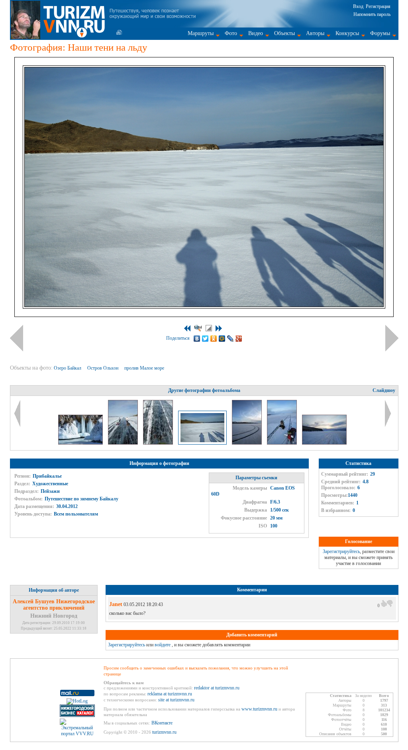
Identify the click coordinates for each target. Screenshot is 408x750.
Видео (255, 33)
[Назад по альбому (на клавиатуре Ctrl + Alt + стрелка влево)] (16, 338)
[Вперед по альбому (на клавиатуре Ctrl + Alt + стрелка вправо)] (391, 338)
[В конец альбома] (219, 328)
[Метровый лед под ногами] (158, 443)
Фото (231, 33)
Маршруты (201, 33)
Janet (115, 604)
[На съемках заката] (282, 443)
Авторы (315, 33)
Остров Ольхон (103, 368)
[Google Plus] (239, 338)
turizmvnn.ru (164, 732)
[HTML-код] (198, 328)
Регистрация (378, 6)
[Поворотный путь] (247, 443)
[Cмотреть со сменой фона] (209, 328)
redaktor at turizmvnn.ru (216, 688)
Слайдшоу (384, 390)
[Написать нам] (119, 32)
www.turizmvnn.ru (259, 709)
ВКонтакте (162, 723)
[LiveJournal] (230, 338)
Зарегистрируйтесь (341, 551)
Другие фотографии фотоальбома (204, 390)
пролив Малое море (144, 368)
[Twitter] (205, 338)
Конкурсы (347, 33)
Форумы (380, 33)
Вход (358, 6)
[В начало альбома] (187, 328)
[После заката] (324, 443)
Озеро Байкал (68, 368)
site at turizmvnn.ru (176, 700)
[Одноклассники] (214, 338)
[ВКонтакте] (197, 338)
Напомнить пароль (371, 14)
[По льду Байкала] (123, 443)
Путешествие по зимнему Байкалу (81, 499)
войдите (163, 645)
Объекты (284, 33)
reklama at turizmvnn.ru (169, 694)
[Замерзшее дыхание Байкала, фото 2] (81, 443)
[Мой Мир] (222, 338)
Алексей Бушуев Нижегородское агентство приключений (54, 604)
